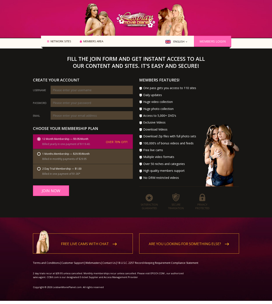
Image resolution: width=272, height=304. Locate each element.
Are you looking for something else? (185, 243)
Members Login (213, 41)
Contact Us (109, 263)
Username (39, 90)
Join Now (51, 190)
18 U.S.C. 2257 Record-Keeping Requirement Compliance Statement (157, 263)
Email (36, 116)
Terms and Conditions (46, 263)
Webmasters (93, 263)
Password (40, 103)
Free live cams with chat (85, 243)
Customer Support (72, 263)
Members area (93, 41)
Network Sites (61, 41)
